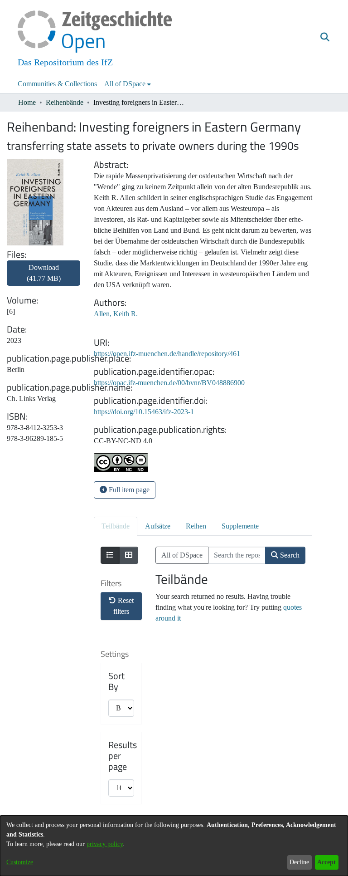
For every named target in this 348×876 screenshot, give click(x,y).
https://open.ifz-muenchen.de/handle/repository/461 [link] (167, 353)
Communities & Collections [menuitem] (57, 84)
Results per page (122, 755)
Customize (19, 862)
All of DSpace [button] (124, 84)
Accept (326, 862)
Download (44, 273)
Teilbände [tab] (116, 526)
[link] (43, 278)
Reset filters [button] (123, 606)
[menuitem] (127, 84)
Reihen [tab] (196, 526)
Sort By (116, 681)
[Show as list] (110, 555)
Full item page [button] (128, 490)
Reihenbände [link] (64, 102)
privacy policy (105, 844)
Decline (299, 862)
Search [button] (289, 555)
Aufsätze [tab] (157, 526)
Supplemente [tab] (240, 526)
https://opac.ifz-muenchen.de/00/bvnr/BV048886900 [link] (169, 383)
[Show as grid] (128, 555)
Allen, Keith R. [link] (116, 314)
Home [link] (27, 102)
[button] (324, 37)
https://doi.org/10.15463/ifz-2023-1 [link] (144, 412)
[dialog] (174, 846)
